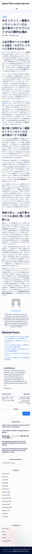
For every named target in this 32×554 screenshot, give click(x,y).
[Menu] (16, 8)
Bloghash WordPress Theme (21, 551)
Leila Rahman (9, 368)
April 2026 (5, 486)
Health (4, 538)
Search (16, 409)
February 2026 (6, 492)
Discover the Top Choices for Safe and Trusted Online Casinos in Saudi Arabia (15, 426)
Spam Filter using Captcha (15, 3)
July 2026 (5, 477)
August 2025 (5, 510)
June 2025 (5, 516)
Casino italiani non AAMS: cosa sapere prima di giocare (15, 431)
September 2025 (7, 507)
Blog (4, 16)
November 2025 (6, 501)
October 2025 (6, 504)
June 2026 (5, 480)
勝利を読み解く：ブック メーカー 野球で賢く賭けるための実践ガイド (15, 437)
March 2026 (5, 489)
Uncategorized (6, 541)
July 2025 (4, 513)
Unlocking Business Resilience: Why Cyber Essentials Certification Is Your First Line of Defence (14, 443)
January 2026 (6, 495)
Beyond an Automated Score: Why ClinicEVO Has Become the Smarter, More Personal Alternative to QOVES (15, 450)
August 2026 (5, 474)
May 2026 (5, 483)
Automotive (5, 528)
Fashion (4, 535)
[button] (7, 388)
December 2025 (6, 498)
